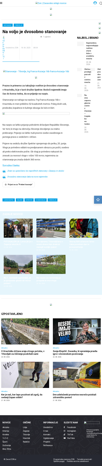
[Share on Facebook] (15, 66)
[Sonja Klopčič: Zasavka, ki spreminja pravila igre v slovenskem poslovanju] (77, 338)
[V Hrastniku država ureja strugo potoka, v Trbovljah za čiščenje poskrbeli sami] (25, 338)
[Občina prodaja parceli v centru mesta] (79, 69)
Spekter (29, 200)
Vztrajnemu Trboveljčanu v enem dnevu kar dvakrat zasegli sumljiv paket (49, 244)
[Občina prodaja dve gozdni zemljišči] (92, 69)
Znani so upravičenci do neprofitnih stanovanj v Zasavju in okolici (35, 171)
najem (19, 200)
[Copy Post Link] (21, 66)
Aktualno (7, 25)
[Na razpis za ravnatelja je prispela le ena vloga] (50, 270)
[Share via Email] (26, 66)
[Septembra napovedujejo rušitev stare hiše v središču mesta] (80, 44)
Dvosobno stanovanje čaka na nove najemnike (27, 177)
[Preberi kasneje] (98, 200)
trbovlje (52, 200)
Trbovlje (18, 25)
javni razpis (8, 200)
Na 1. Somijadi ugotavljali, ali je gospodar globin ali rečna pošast (17, 280)
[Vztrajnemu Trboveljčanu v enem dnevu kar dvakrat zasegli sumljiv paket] (50, 235)
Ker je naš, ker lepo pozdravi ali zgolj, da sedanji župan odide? (21, 396)
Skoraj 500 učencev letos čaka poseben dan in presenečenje (81, 244)
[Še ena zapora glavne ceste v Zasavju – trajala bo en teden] (79, 95)
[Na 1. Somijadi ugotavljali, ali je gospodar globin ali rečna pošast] (18, 271)
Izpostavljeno (12, 313)
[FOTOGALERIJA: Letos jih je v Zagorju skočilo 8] (18, 233)
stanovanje (40, 200)
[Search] (101, 3)
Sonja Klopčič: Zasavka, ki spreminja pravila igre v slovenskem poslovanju (75, 352)
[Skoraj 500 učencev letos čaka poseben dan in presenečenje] (83, 235)
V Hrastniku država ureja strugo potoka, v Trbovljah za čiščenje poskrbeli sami (22, 352)
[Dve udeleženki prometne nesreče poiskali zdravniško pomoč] (77, 382)
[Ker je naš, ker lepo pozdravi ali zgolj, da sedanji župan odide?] (25, 382)
